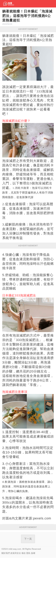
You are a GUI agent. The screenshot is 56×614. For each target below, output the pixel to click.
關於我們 (5, 553)
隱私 (28, 553)
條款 (24, 553)
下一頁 (28, 539)
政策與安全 (15, 553)
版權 (33, 553)
